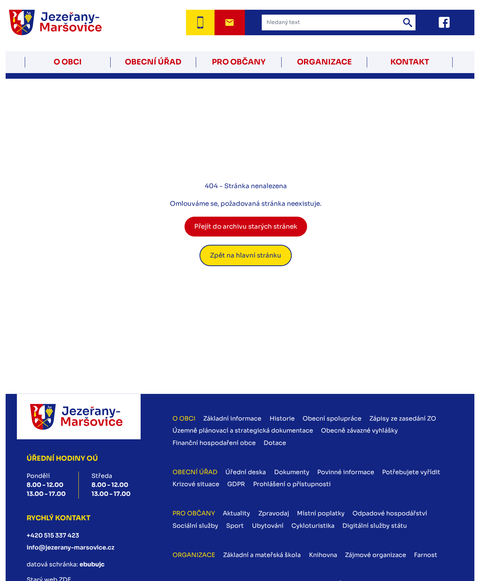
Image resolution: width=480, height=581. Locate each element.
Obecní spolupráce (332, 418)
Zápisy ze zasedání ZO (402, 418)
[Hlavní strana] (65, 23)
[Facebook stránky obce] (435, 22)
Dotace (275, 443)
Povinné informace (345, 472)
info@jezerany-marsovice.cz (70, 547)
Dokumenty (291, 472)
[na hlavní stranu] (79, 416)
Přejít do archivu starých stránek (245, 227)
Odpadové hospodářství (389, 513)
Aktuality (236, 513)
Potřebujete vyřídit (411, 472)
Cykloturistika (312, 526)
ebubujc (92, 564)
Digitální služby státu (374, 526)
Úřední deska (245, 472)
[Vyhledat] (408, 22)
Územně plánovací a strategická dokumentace (242, 430)
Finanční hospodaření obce (214, 443)
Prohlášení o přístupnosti (292, 484)
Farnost (425, 555)
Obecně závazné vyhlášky (359, 430)
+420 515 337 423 (53, 535)
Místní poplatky (321, 513)
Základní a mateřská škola (262, 555)
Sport (235, 526)
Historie (282, 418)
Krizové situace (195, 484)
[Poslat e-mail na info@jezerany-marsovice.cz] (229, 23)
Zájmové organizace (375, 555)
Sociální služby (195, 526)
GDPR (236, 484)
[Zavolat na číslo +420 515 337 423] (200, 23)
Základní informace (232, 418)
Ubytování (268, 526)
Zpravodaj (273, 513)
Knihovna (323, 555)
